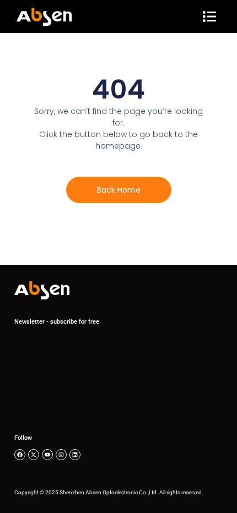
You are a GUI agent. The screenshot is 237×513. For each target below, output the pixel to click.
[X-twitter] (33, 454)
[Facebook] (19, 454)
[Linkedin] (74, 454)
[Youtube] (47, 454)
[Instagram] (61, 454)
